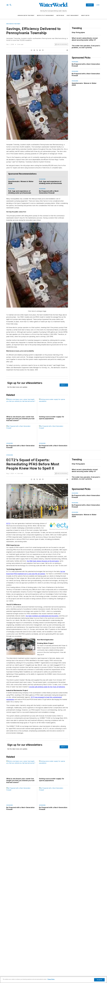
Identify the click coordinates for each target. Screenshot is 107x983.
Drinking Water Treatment (26, 15)
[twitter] (37, 50)
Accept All (99, 979)
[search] (10, 5)
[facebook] (31, 50)
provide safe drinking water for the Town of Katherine (47, 687)
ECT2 (8, 523)
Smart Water (85, 15)
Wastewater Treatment (13, 23)
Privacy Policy (51, 979)
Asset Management (73, 15)
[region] (53, 980)
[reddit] (40, 50)
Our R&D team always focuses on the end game (43, 561)
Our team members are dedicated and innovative (42, 616)
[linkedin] (34, 50)
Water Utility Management (45, 15)
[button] (7, 5)
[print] (67, 50)
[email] (43, 50)
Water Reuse (60, 15)
